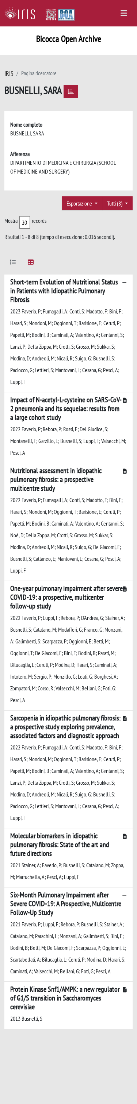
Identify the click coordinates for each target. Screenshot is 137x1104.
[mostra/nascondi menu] (124, 13)
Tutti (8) (115, 203)
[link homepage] (22, 13)
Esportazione (79, 203)
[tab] (13, 263)
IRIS (9, 73)
